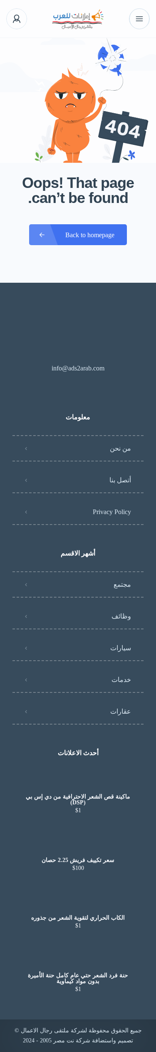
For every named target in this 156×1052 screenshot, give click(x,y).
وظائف (121, 616)
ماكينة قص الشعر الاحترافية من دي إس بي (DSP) (78, 800)
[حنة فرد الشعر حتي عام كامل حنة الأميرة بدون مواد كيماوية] (78, 959)
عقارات (120, 711)
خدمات (121, 679)
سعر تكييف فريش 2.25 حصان (78, 860)
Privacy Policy (112, 511)
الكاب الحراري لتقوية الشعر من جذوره (78, 918)
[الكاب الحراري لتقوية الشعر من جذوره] (78, 901)
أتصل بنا (120, 480)
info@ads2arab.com (78, 368)
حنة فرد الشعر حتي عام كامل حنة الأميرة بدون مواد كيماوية (78, 978)
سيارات (120, 647)
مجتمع (122, 584)
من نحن (120, 448)
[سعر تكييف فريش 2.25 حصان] (78, 843)
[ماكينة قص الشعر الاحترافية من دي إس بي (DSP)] (78, 780)
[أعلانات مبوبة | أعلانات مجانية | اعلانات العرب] (78, 19)
